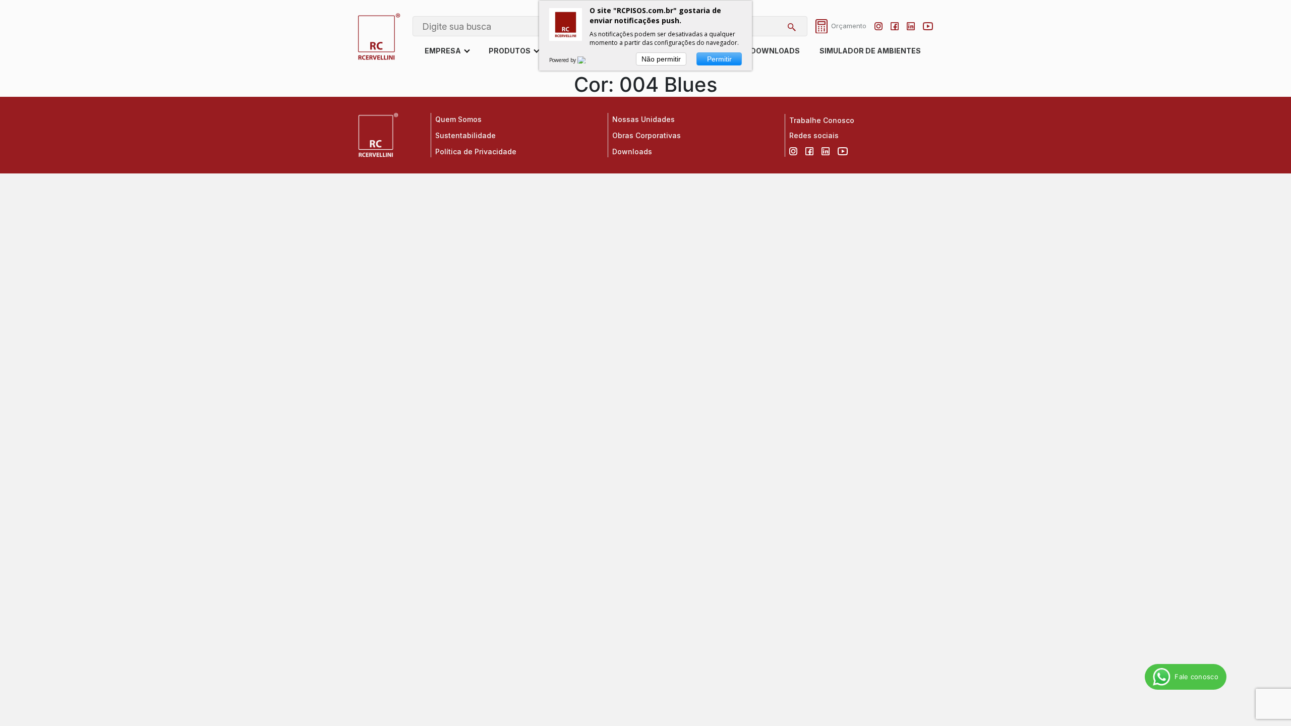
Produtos (510, 50)
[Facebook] (895, 26)
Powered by (563, 60)
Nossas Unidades (643, 119)
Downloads (775, 50)
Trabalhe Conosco (821, 120)
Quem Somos (458, 119)
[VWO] (587, 60)
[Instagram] (878, 26)
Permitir (719, 59)
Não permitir (661, 59)
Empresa (443, 50)
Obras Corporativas (646, 135)
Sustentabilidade (465, 135)
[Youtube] (928, 26)
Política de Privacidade (475, 151)
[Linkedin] (911, 26)
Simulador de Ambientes (870, 50)
